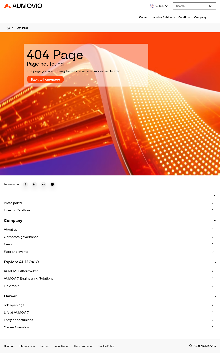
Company (200, 17)
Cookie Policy (106, 346)
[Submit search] (210, 6)
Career (143, 17)
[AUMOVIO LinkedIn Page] (34, 184)
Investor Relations (163, 17)
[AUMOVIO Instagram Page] (52, 184)
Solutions (184, 17)
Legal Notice (61, 346)
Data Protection (83, 346)
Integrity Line (27, 346)
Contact (9, 346)
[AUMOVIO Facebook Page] (25, 184)
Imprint (44, 346)
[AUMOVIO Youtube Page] (43, 184)
